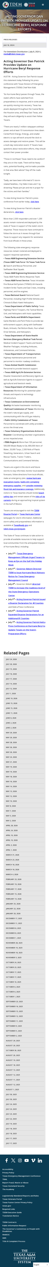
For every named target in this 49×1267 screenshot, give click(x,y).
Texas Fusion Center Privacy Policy (17, 1202)
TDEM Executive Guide (12, 1212)
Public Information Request (14, 1225)
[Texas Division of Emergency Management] (12, 4)
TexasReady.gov (21, 525)
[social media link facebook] (7, 1161)
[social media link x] (13, 1161)
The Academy (8, 1189)
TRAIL (4, 1179)
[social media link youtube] (26, 1161)
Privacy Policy (8, 1172)
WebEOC (6, 1234)
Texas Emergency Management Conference (21, 1176)
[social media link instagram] (20, 1161)
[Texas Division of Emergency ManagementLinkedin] (40, 1161)
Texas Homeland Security (13, 1186)
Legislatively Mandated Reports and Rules (20, 1195)
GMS (4, 1238)
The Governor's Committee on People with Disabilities (21, 1230)
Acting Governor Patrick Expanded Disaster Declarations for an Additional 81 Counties (26, 614)
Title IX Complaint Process (13, 1241)
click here (35, 201)
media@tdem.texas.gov (14, 54)
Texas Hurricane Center (30, 514)
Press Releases (10, 39)
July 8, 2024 (9, 45)
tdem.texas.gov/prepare (14, 529)
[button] (43, 4)
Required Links (8, 1209)
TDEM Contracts (9, 1222)
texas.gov (6, 1206)
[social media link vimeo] (33, 1161)
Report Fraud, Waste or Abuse (15, 1182)
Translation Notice (10, 1216)
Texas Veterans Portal (12, 1199)
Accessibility (7, 1169)
